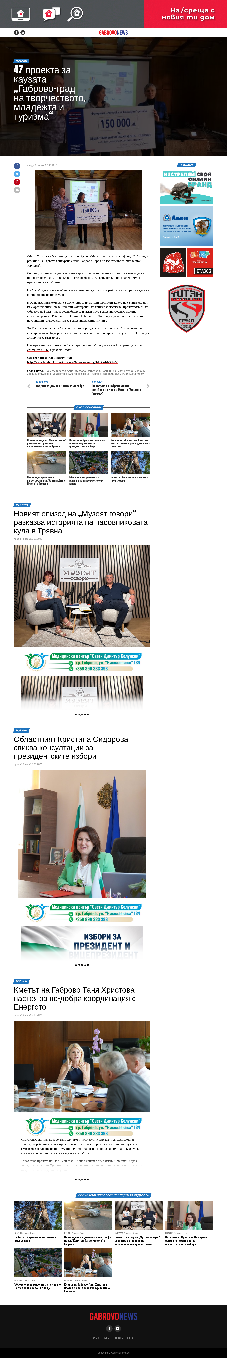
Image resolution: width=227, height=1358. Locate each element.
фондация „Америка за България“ (124, 374)
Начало (95, 1338)
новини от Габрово (39, 374)
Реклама (118, 1338)
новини (140, 371)
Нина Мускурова (123, 371)
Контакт (131, 1338)
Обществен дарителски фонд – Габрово (77, 374)
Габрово (81, 371)
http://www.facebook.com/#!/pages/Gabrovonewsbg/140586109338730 (72, 362)
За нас (106, 1338)
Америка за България (60, 371)
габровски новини (100, 371)
